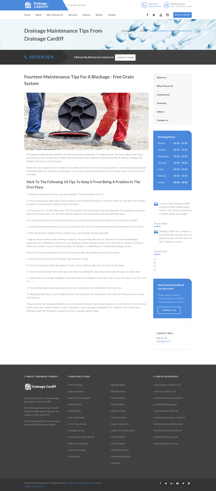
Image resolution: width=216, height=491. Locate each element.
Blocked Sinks (118, 404)
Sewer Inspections (120, 424)
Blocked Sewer (118, 398)
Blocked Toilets (118, 411)
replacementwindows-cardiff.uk (169, 417)
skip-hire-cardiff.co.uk (165, 391)
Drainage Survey (76, 430)
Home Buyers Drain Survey (81, 437)
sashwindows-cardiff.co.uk (167, 385)
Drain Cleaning (75, 385)
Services (72, 15)
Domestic (162, 103)
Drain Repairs (74, 411)
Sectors (86, 15)
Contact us (162, 120)
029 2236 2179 (155, 6)
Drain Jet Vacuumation (79, 398)
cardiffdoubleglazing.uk (165, 404)
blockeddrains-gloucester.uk (167, 430)
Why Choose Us (55, 15)
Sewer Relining (118, 437)
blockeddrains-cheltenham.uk (168, 424)
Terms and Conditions (78, 483)
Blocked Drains (118, 391)
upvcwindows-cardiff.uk (166, 411)
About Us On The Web (34, 486)
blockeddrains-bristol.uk (165, 443)
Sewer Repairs (118, 443)
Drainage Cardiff (44, 386)
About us (161, 77)
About (39, 15)
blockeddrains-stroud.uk (166, 437)
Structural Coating (77, 450)
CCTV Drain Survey (77, 424)
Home (27, 15)
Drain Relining (74, 404)
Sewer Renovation (120, 450)
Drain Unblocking (76, 417)
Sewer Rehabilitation (121, 456)
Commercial (163, 94)
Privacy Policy (95, 483)
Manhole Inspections (78, 443)
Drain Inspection (76, 391)
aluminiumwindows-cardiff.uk (168, 398)
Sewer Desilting (118, 417)
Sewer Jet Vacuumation (123, 430)
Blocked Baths (118, 385)
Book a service (182, 15)
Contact (112, 15)
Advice (99, 15)
